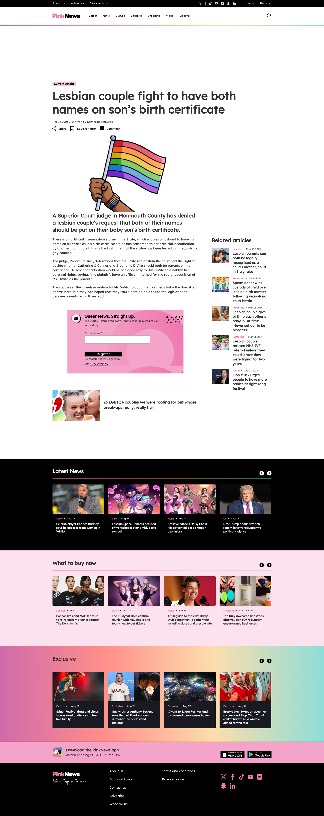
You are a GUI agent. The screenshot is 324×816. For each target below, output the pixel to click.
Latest (93, 15)
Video (169, 15)
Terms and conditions (178, 771)
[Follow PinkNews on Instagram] (259, 777)
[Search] (269, 15)
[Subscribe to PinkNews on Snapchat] (223, 786)
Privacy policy (173, 779)
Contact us (118, 787)
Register (266, 3)
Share (62, 128)
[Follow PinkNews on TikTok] (241, 777)
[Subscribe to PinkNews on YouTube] (250, 777)
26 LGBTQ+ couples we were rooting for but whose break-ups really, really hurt (150, 405)
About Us (58, 3)
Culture (120, 15)
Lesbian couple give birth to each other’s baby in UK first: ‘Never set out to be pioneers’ (249, 321)
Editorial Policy (121, 779)
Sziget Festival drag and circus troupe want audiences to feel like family (77, 715)
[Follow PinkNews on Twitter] (223, 777)
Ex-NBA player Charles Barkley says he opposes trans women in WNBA (78, 527)
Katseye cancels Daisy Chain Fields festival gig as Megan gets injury (187, 527)
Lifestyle (136, 15)
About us (116, 771)
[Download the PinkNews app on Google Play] (260, 754)
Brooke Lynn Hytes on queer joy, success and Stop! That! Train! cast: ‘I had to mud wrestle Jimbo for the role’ (245, 717)
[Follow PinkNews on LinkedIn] (234, 3)
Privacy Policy (99, 363)
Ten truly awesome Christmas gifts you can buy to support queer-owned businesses (243, 619)
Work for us (119, 804)
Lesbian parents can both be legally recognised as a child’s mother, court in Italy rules (249, 262)
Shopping (154, 15)
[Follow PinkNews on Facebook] (233, 777)
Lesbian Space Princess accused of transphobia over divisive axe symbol (134, 527)
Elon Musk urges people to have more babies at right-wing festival (250, 382)
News (106, 15)
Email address (98, 333)
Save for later (86, 128)
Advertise (77, 3)
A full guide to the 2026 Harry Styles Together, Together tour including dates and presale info (190, 619)
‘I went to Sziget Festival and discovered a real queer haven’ (189, 713)
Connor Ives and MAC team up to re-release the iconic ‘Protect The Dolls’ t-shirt (77, 619)
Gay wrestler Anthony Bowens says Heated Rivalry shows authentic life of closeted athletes (132, 717)
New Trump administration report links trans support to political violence (242, 527)
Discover (184, 15)
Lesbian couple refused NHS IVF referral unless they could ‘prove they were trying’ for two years (249, 352)
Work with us (99, 3)
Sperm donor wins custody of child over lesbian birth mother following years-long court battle (250, 292)
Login (250, 3)
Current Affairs (64, 83)
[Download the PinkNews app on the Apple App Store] (232, 754)
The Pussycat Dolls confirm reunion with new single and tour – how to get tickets (131, 619)
